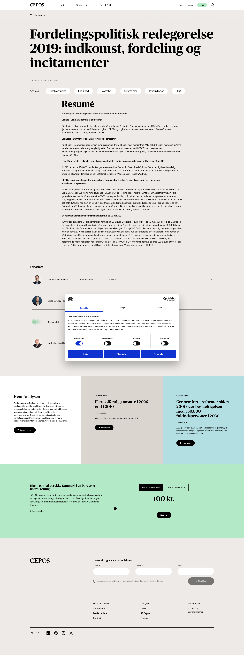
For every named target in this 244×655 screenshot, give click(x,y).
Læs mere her (38, 511)
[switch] (107, 343)
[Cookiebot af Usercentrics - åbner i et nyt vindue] (165, 299)
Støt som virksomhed (177, 487)
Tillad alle (158, 354)
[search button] (212, 5)
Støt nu (163, 515)
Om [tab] (160, 307)
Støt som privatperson (151, 487)
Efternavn (139, 565)
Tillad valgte (122, 354)
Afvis (85, 354)
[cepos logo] (40, 560)
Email (180, 565)
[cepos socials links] (48, 633)
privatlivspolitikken (156, 581)
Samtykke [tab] (84, 308)
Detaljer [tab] (122, 307)
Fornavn (97, 565)
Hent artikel (39, 15)
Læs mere (105, 427)
